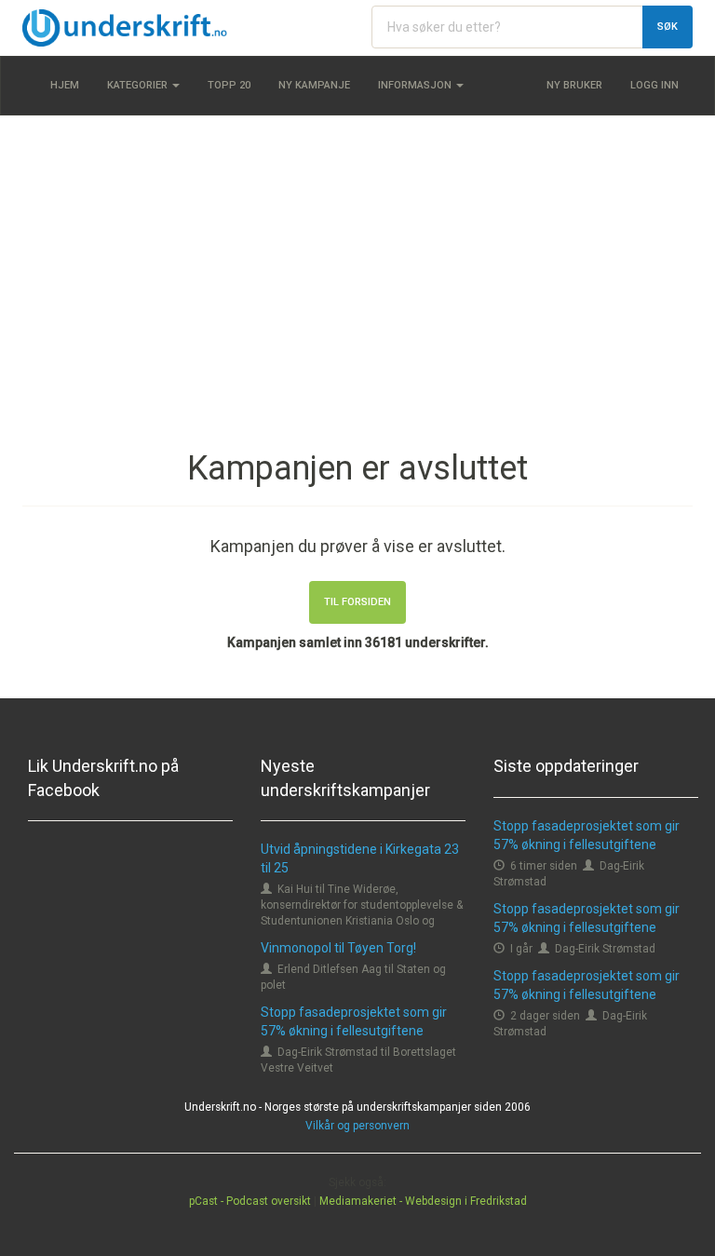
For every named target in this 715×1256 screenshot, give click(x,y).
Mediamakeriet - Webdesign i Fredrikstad (423, 1201)
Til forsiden (357, 602)
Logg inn (654, 85)
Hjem (64, 85)
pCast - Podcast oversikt (250, 1201)
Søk (667, 26)
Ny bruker (574, 85)
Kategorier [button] (138, 85)
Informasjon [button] (416, 85)
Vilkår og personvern (357, 1125)
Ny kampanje (314, 85)
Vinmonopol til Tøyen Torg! (338, 947)
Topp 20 (229, 85)
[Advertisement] (357, 264)
